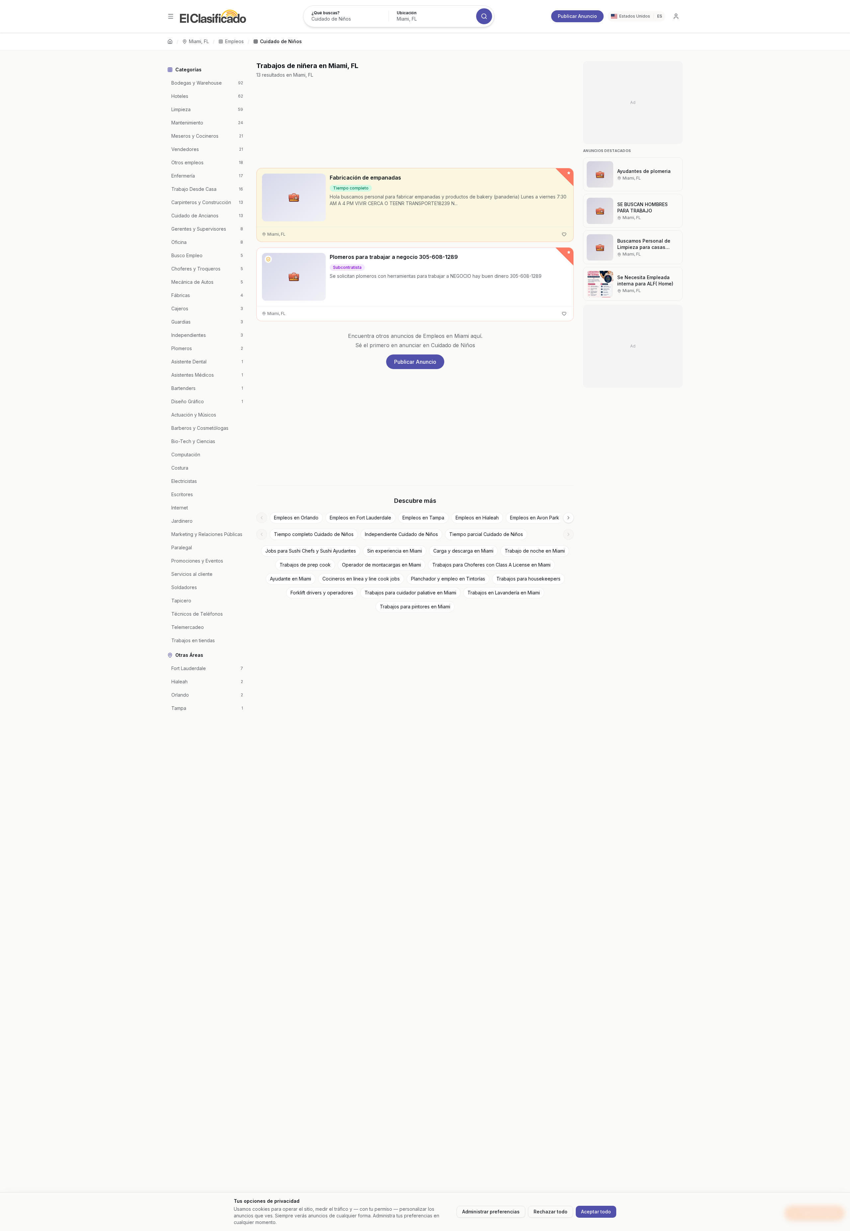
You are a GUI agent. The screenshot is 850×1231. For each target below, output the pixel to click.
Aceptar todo (596, 1211)
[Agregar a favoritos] (564, 234)
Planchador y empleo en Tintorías (448, 578)
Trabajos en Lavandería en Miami (504, 592)
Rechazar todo (550, 1211)
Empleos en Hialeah (477, 517)
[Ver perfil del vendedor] (268, 259)
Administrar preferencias (491, 1211)
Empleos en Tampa (423, 517)
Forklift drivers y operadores (322, 592)
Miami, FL (199, 41)
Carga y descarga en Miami (463, 551)
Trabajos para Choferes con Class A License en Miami (491, 565)
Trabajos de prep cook (305, 565)
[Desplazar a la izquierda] (261, 517)
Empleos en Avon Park (534, 517)
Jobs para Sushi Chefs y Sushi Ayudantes (310, 551)
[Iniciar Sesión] (676, 16)
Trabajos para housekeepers (528, 578)
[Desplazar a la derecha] (568, 517)
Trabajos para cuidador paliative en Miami (410, 592)
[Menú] (170, 16)
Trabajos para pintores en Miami (415, 606)
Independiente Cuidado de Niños (401, 534)
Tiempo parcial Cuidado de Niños (486, 534)
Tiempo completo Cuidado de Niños (314, 534)
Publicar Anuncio (577, 16)
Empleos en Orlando (296, 517)
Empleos (234, 41)
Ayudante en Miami (290, 578)
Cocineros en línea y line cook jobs (361, 578)
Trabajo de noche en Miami (535, 551)
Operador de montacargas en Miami (381, 565)
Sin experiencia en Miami (394, 551)
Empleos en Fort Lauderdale (360, 517)
